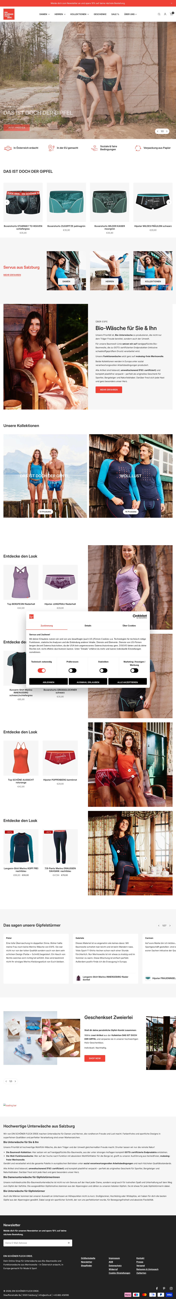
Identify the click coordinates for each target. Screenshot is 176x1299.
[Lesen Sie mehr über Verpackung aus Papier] (137, 147)
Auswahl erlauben (88, 682)
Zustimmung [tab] (47, 625)
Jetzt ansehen (16, 126)
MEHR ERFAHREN (109, 389)
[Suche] (159, 14)
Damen (66, 281)
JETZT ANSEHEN (16, 130)
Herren (110, 281)
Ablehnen (48, 682)
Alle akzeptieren (127, 682)
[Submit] (68, 1243)
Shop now (95, 1058)
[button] (44, 14)
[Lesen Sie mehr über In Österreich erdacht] (7, 147)
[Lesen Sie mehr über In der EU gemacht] (51, 147)
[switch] (72, 670)
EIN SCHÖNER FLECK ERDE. (25, 1291)
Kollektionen (153, 281)
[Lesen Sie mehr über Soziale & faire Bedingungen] (94, 147)
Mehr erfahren (12, 275)
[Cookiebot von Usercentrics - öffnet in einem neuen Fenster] (135, 616)
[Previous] (157, 131)
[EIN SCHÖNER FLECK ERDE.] (8, 14)
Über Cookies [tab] (129, 625)
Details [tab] (88, 625)
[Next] (166, 131)
